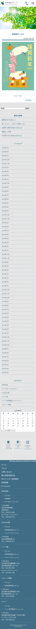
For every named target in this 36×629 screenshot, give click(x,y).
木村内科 (5, 385)
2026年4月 (5, 152)
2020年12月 (5, 337)
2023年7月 (5, 230)
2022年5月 (5, 270)
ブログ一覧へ (18, 96)
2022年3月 (5, 278)
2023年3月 (5, 242)
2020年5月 (5, 365)
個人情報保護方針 (8, 475)
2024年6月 (5, 199)
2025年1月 (5, 179)
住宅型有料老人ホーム (12, 530)
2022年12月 (5, 254)
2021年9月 (5, 301)
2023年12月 (5, 215)
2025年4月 (5, 171)
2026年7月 (5, 148)
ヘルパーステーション (12, 533)
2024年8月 (5, 191)
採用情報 (4, 483)
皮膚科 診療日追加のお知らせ (12, 128)
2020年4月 (5, 368)
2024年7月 (5, 195)
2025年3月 (5, 175)
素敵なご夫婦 (6, 132)
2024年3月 (5, 207)
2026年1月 (5, 156)
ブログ (4, 468)
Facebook (6, 486)
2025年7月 (5, 167)
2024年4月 (5, 203)
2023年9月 (5, 223)
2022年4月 (5, 274)
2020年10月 (5, 345)
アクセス (7, 495)
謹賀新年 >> (30, 100)
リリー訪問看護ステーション (12, 400)
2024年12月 (5, 183)
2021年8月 (5, 305)
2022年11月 (5, 258)
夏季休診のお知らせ (9, 120)
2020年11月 (5, 341)
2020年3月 (5, 372)
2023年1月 (5, 250)
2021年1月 (5, 333)
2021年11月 (5, 294)
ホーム (4, 465)
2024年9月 (5, 187)
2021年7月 (5, 309)
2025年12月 (5, 159)
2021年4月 (5, 321)
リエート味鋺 (6, 404)
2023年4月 (5, 238)
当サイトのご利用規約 (10, 479)
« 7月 (8, 430)
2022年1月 (5, 286)
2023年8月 (5, 227)
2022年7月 (5, 266)
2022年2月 (5, 282)
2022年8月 (5, 262)
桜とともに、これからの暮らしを (13, 124)
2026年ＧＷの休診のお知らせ (12, 135)
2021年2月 (5, 329)
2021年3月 (5, 325)
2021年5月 (5, 317)
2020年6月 (5, 361)
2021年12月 (5, 290)
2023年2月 (5, 246)
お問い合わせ (6, 472)
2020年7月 (5, 357)
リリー (4, 602)
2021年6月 (5, 313)
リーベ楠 (5, 397)
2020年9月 (5, 349)
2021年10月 (5, 297)
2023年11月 (5, 219)
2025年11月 (5, 163)
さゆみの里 (5, 393)
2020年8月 (5, 353)
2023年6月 (5, 234)
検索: (2, 108)
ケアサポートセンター (9, 389)
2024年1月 (5, 211)
